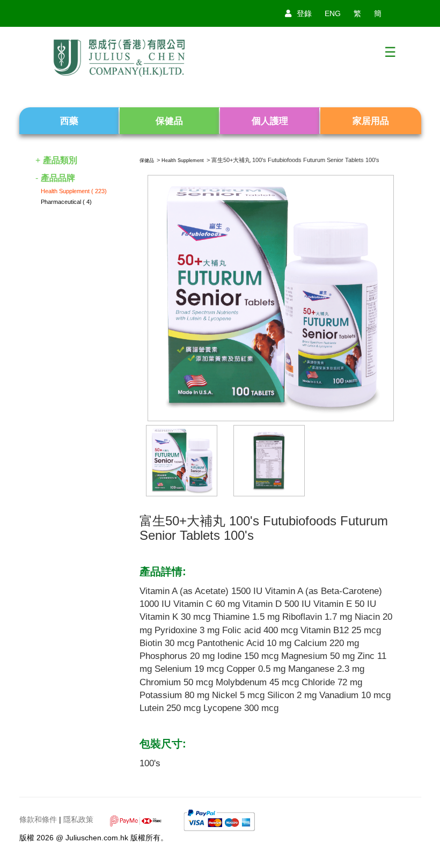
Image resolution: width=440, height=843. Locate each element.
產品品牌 (58, 177)
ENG (333, 13)
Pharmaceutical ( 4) (66, 202)
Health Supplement (183, 160)
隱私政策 (78, 820)
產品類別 (60, 160)
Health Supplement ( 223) (74, 191)
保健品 (147, 160)
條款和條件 (38, 820)
